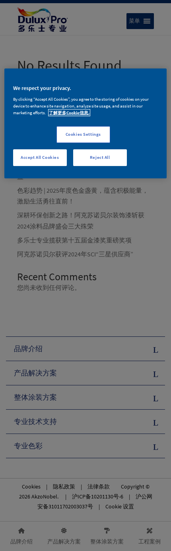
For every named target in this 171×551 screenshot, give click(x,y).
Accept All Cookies (40, 157)
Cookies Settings (83, 134)
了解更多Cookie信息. (69, 112)
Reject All (100, 157)
